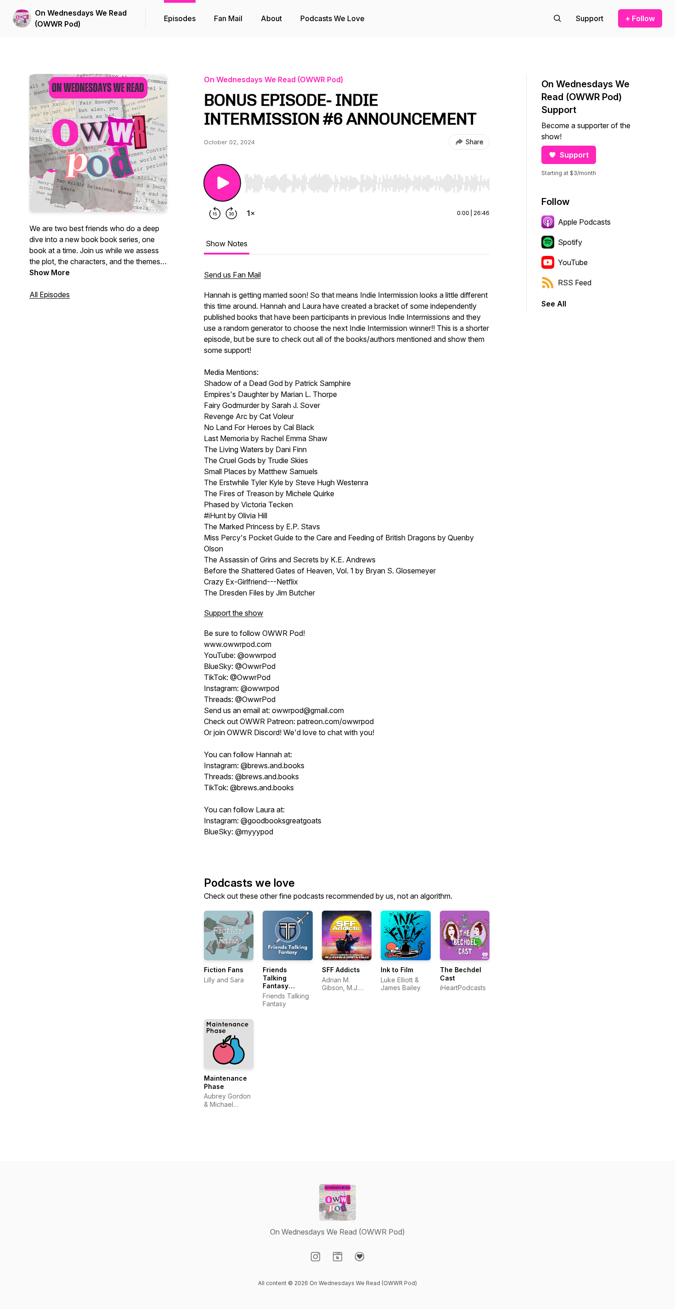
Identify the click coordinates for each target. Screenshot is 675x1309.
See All (553, 303)
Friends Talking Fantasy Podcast (276, 982)
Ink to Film (397, 970)
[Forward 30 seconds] (231, 213)
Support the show (233, 613)
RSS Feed (574, 282)
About (271, 18)
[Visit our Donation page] (359, 1256)
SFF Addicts (341, 970)
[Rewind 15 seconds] (214, 213)
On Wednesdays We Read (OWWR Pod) (81, 18)
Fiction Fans (223, 970)
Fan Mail (228, 18)
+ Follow (640, 18)
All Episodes (49, 294)
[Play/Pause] (222, 182)
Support (574, 154)
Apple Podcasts (584, 222)
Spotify (570, 242)
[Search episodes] (557, 18)
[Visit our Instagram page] (315, 1256)
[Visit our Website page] (337, 1256)
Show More (49, 272)
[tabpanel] (346, 557)
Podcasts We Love (332, 18)
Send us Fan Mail (232, 274)
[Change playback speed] (251, 213)
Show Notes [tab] (227, 243)
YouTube (573, 262)
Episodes (180, 18)
